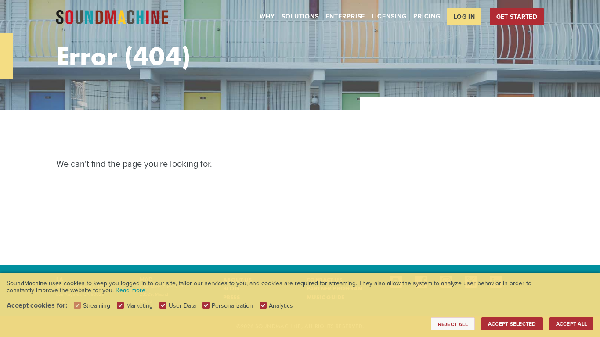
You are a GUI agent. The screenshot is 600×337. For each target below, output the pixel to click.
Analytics (281, 305)
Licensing (389, 16)
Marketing (139, 305)
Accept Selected (512, 323)
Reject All (453, 324)
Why (267, 16)
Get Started (516, 16)
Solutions (300, 16)
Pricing (427, 16)
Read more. (131, 290)
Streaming (96, 305)
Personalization (232, 305)
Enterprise (345, 16)
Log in (464, 16)
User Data (182, 305)
